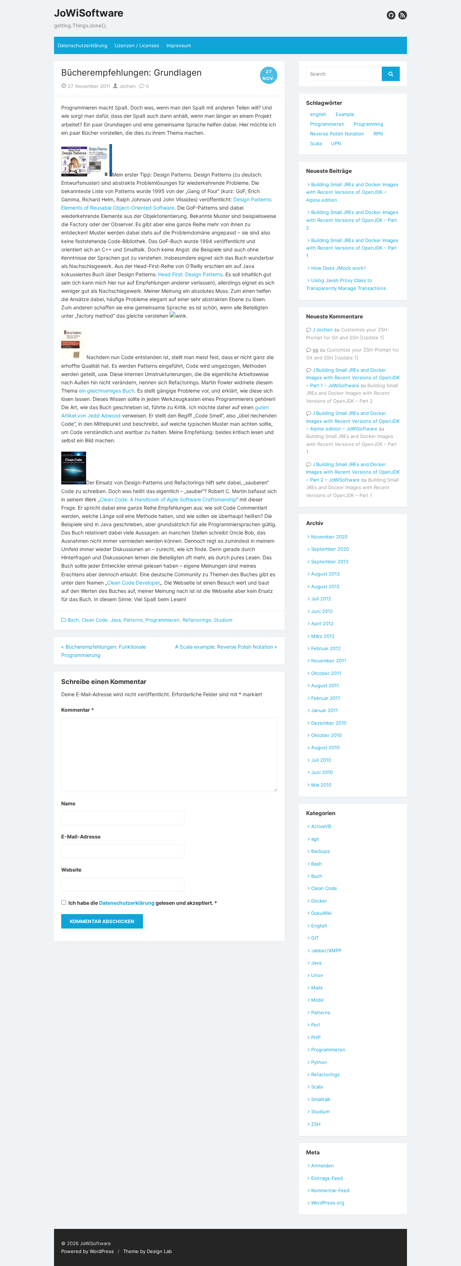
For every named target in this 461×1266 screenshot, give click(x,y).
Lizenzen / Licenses (137, 45)
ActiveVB (321, 826)
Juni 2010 (322, 772)
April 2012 (322, 623)
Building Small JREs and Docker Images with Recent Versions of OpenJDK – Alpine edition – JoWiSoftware (353, 420)
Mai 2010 (321, 785)
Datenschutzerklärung (82, 45)
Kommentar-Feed (330, 1190)
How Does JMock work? (338, 268)
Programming (368, 124)
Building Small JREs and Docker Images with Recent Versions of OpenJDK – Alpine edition (352, 192)
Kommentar (77, 710)
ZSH (316, 1124)
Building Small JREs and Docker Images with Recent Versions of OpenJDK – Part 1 (352, 248)
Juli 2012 (321, 598)
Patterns (133, 620)
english (318, 114)
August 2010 (325, 747)
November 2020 (329, 537)
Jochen (127, 86)
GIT (315, 938)
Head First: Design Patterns (190, 274)
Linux (317, 975)
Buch (73, 620)
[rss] (402, 15)
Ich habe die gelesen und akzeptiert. (142, 903)
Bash (316, 864)
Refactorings (197, 620)
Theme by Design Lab (147, 1251)
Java (116, 620)
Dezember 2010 (328, 723)
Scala (316, 143)
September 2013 (329, 561)
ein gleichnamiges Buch (106, 391)
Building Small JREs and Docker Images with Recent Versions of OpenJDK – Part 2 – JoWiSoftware (353, 472)
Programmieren (163, 620)
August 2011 (325, 685)
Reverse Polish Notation (337, 134)
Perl (315, 1025)
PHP (316, 1037)
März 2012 (323, 636)
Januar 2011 (324, 710)
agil (315, 839)
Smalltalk (321, 1099)
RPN (378, 134)
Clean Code (95, 620)
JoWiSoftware (89, 13)
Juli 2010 (321, 760)
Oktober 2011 (326, 673)
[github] (391, 15)
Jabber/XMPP (326, 950)
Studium (223, 620)
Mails (317, 987)
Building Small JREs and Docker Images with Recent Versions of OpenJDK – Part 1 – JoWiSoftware (353, 377)
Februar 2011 (325, 698)
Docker (319, 901)
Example (345, 114)
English (319, 926)
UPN (336, 143)
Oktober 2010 (326, 735)
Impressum (178, 45)
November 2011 (328, 660)
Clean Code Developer (133, 583)
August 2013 (325, 574)
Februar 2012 (326, 648)
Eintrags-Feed (327, 1178)
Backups (320, 851)
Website (71, 870)
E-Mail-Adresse (80, 836)
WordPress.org (327, 1202)
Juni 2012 (322, 611)
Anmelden (322, 1165)
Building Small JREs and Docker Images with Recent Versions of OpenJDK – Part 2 (352, 220)
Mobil (317, 1000)
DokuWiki (321, 913)
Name (68, 803)
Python (319, 1062)
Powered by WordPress (87, 1251)
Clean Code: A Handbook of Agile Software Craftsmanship (168, 499)
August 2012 (325, 586)
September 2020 (330, 549)
